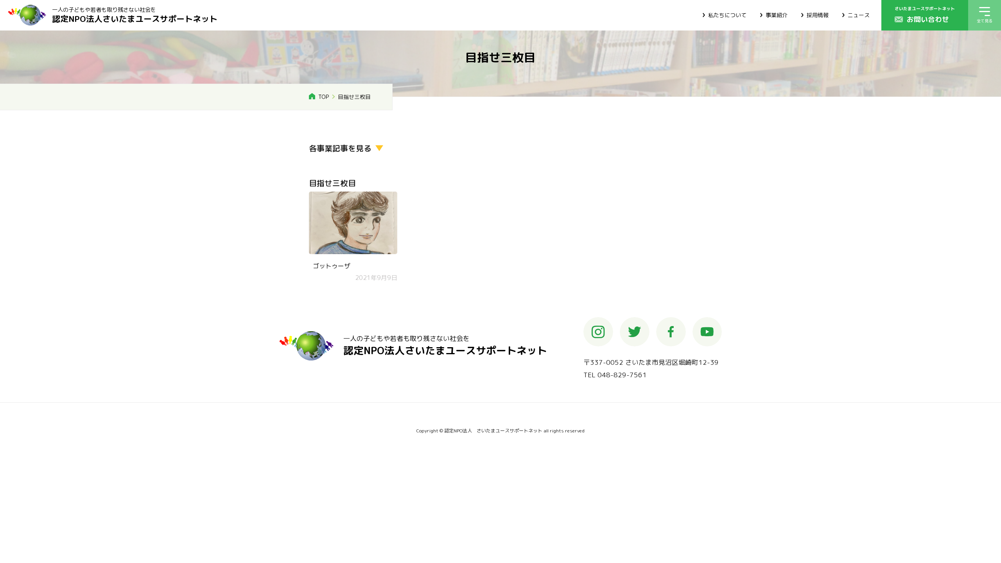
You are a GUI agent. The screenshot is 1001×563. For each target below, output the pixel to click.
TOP (323, 96)
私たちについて (727, 15)
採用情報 (818, 15)
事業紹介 (777, 15)
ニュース (859, 15)
